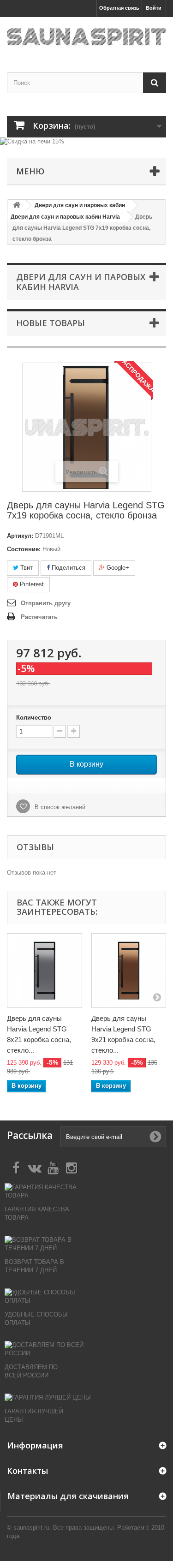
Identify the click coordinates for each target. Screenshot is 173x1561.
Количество (33, 717)
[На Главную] (16, 205)
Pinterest (31, 584)
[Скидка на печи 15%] (86, 142)
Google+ (117, 567)
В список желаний (59, 807)
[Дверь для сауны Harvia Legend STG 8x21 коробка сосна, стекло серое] (44, 970)
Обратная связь (119, 8)
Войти (153, 8)
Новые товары (50, 322)
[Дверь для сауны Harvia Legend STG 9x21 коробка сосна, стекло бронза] (129, 970)
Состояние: (24, 549)
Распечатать (39, 617)
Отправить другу (46, 603)
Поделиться (67, 567)
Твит (25, 567)
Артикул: (20, 535)
